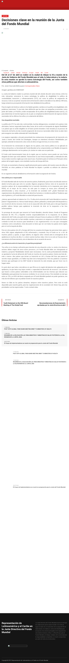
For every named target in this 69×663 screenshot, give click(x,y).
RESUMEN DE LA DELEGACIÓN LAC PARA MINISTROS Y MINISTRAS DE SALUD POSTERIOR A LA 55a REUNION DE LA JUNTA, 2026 (34, 336)
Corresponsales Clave (32, 86)
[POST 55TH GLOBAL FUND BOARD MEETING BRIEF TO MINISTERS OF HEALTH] (7, 354)
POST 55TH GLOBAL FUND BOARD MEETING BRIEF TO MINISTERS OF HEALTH (27, 329)
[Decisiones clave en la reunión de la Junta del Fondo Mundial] (34, 49)
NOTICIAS (5, 16)
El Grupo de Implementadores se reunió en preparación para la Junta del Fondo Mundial (31, 343)
